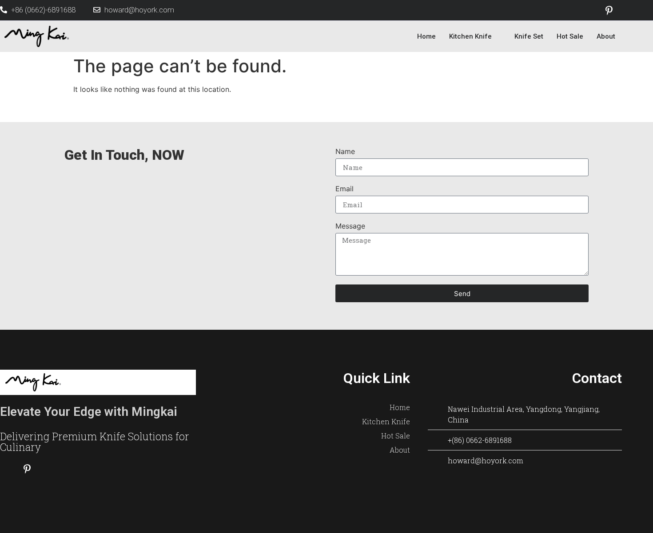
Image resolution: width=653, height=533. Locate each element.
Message (350, 226)
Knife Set (528, 36)
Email (344, 189)
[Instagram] (628, 10)
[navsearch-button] (639, 36)
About (606, 36)
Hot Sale (570, 36)
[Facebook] (590, 10)
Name (345, 152)
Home (426, 36)
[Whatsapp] (68, 468)
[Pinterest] (609, 10)
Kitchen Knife (470, 36)
